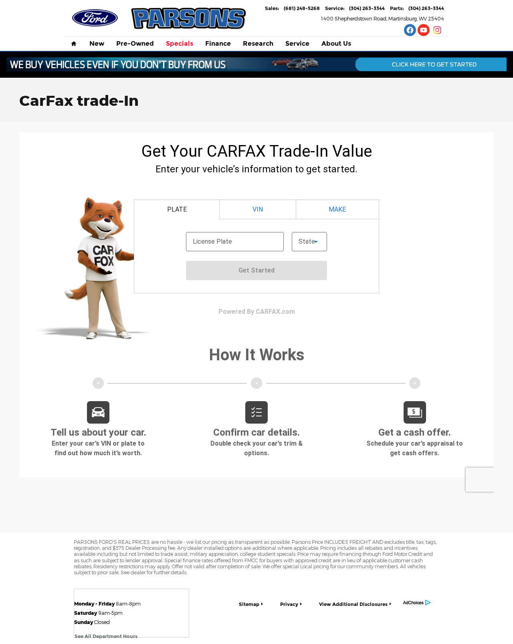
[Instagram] (437, 30)
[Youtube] (424, 30)
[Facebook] (410, 30)
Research (258, 43)
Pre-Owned (135, 43)
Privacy (289, 604)
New (96, 43)
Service (297, 43)
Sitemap (249, 604)
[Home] (95, 18)
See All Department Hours (106, 636)
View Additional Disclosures (353, 604)
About (336, 43)
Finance (218, 43)
